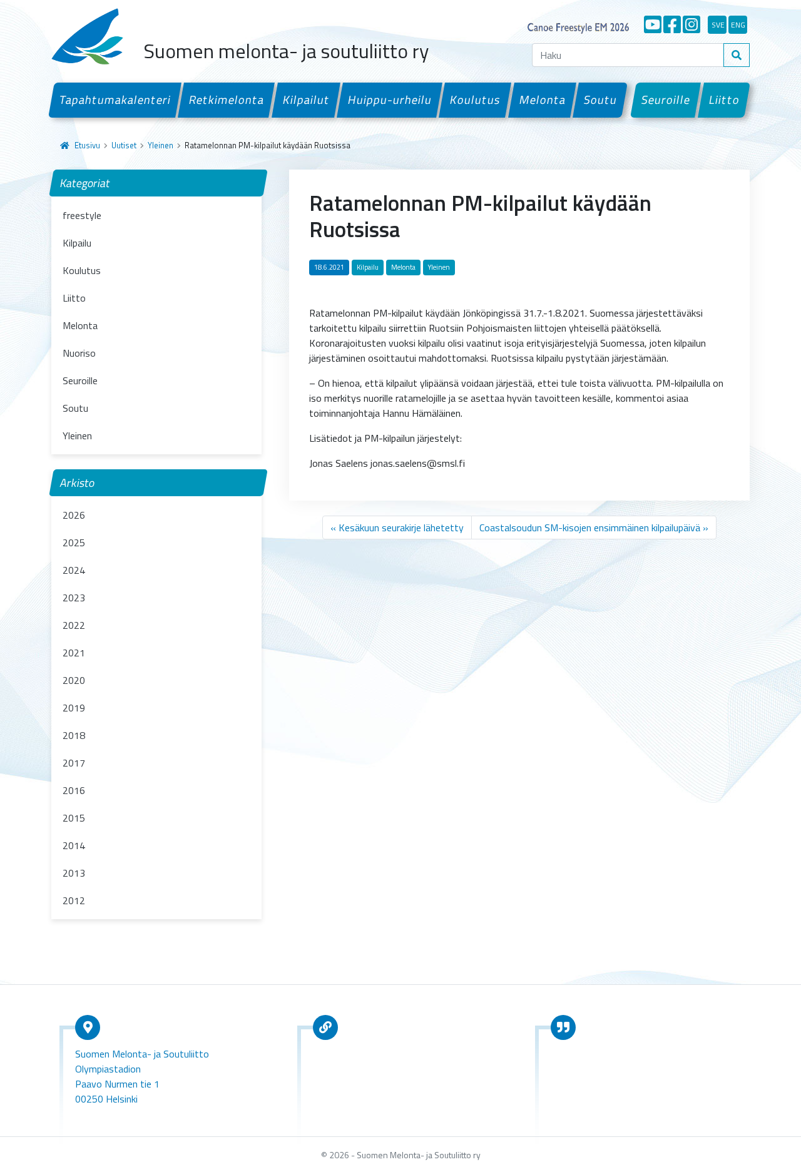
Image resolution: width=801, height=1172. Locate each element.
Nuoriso (79, 352)
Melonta (542, 99)
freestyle (82, 215)
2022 (74, 625)
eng (738, 25)
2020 (74, 680)
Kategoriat (85, 183)
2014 (74, 845)
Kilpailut (306, 99)
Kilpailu (77, 242)
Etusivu (87, 145)
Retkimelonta (227, 99)
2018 (74, 735)
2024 (74, 570)
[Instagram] (691, 24)
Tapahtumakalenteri (115, 99)
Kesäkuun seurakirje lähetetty (401, 527)
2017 (74, 762)
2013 (74, 872)
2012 (74, 900)
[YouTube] (652, 24)
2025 (74, 542)
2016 (74, 790)
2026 (74, 514)
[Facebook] (672, 24)
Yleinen (160, 145)
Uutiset (123, 145)
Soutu (600, 99)
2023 (74, 597)
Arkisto (77, 482)
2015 (74, 817)
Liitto (724, 99)
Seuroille (666, 99)
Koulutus (476, 99)
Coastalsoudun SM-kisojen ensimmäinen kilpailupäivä (589, 527)
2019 (74, 707)
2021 (74, 652)
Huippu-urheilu (389, 99)
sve (718, 25)
